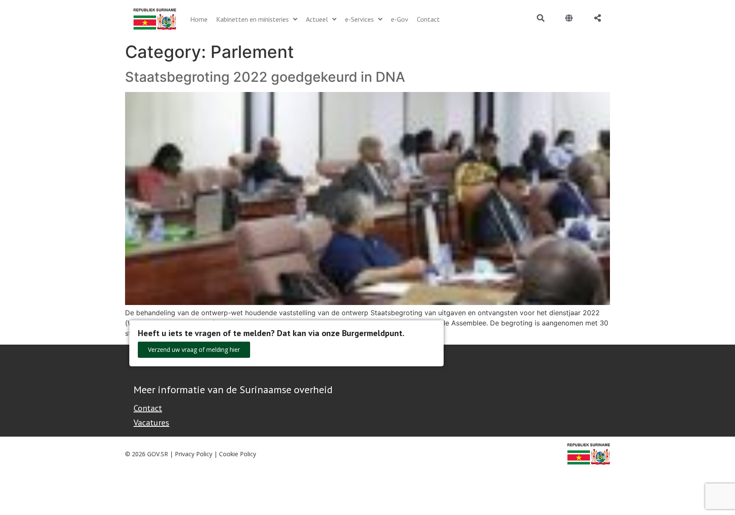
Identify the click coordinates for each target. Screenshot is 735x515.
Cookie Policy (237, 454)
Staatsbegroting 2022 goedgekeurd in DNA (265, 77)
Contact (148, 408)
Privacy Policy (193, 454)
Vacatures (151, 422)
